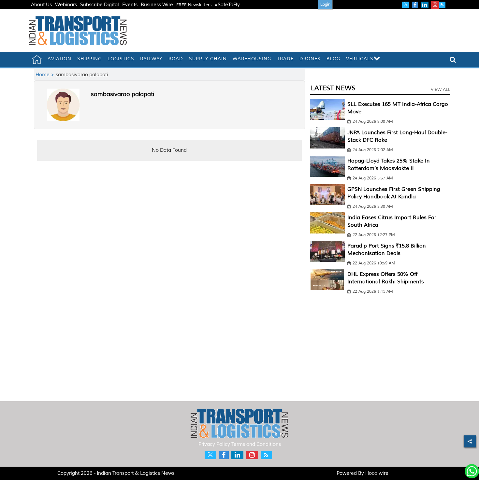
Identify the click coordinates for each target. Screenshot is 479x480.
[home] (37, 59)
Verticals (359, 59)
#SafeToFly (227, 5)
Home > (46, 75)
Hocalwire (376, 473)
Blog (333, 59)
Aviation (59, 59)
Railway (151, 59)
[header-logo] (78, 30)
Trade (285, 59)
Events (130, 5)
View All (440, 89)
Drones (310, 59)
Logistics (121, 59)
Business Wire (157, 5)
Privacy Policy (214, 444)
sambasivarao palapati (122, 94)
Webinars (66, 5)
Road (175, 59)
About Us (41, 5)
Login (325, 4)
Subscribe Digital (99, 5)
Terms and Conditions (256, 444)
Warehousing (252, 59)
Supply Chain (208, 59)
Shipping (89, 59)
